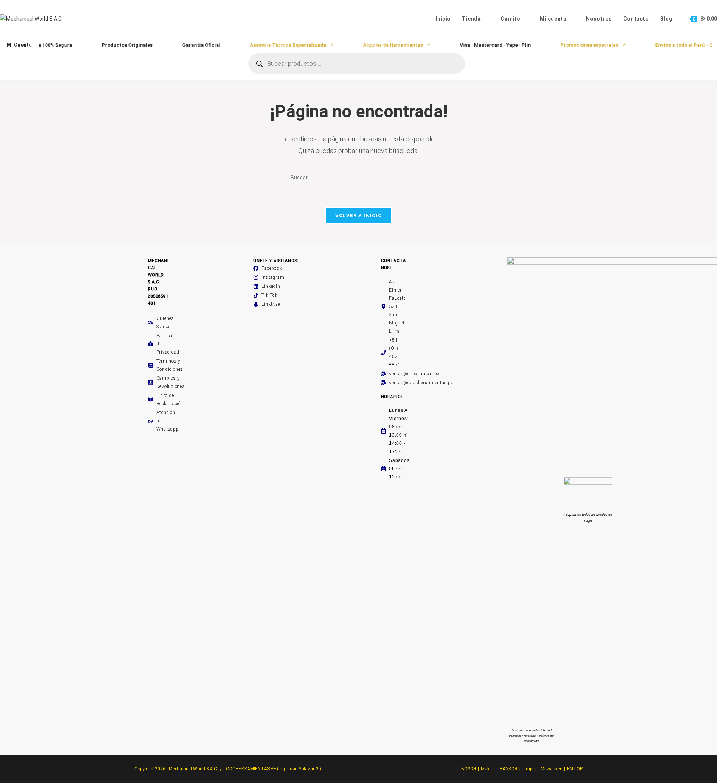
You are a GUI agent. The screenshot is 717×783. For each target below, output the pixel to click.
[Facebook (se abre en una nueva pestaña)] (689, 59)
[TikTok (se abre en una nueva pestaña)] (714, 59)
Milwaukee (551, 768)
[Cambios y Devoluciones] (150, 382)
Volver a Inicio (358, 215)
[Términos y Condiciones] (150, 365)
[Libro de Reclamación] (150, 399)
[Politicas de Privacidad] (150, 344)
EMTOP (575, 768)
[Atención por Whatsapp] (150, 421)
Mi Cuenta (19, 45)
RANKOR (509, 768)
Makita (488, 768)
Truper (529, 768)
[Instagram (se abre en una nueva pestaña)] (697, 59)
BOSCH (468, 768)
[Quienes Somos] (150, 322)
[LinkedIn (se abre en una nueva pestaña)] (706, 59)
